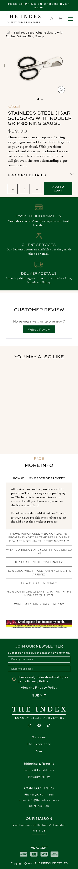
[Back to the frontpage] (8, 32)
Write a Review (41, 330)
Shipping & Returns (39, 763)
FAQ (39, 751)
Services (39, 737)
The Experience (39, 744)
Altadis (14, 106)
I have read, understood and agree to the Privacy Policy (43, 679)
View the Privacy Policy (39, 687)
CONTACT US (39, 806)
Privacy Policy (39, 777)
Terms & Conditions (39, 770)
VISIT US (39, 830)
